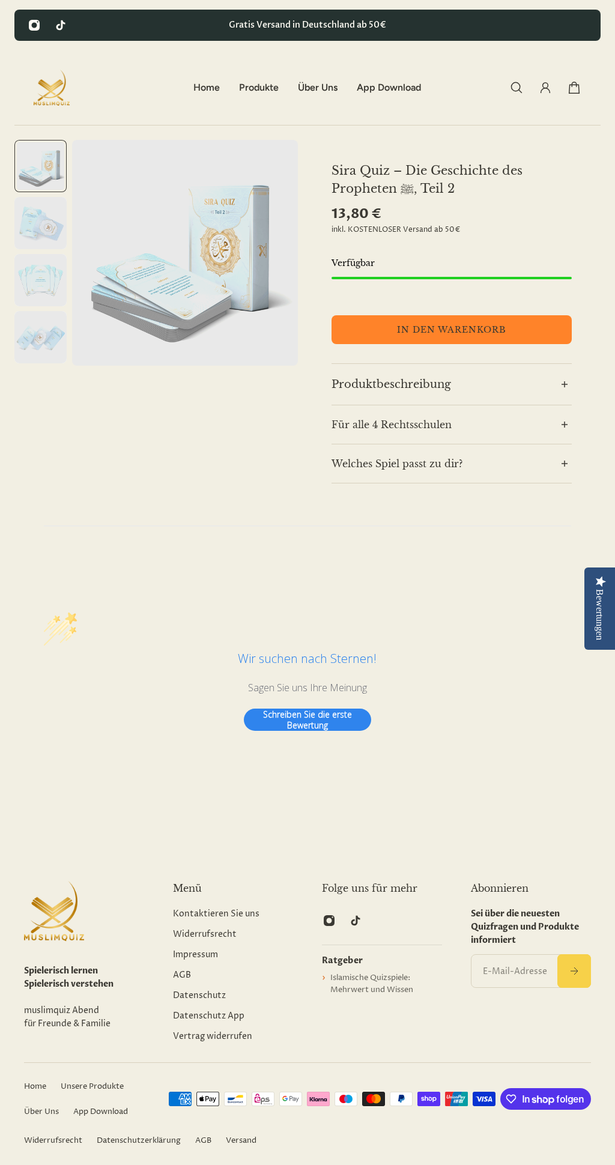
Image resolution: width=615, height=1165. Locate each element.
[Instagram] (34, 25)
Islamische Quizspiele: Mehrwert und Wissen (371, 983)
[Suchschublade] (516, 87)
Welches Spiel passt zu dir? (397, 464)
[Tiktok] (60, 25)
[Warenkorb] (574, 87)
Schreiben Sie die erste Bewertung (307, 720)
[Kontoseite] (545, 87)
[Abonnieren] (574, 971)
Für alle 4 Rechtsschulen (392, 425)
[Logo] (52, 87)
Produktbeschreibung (391, 384)
